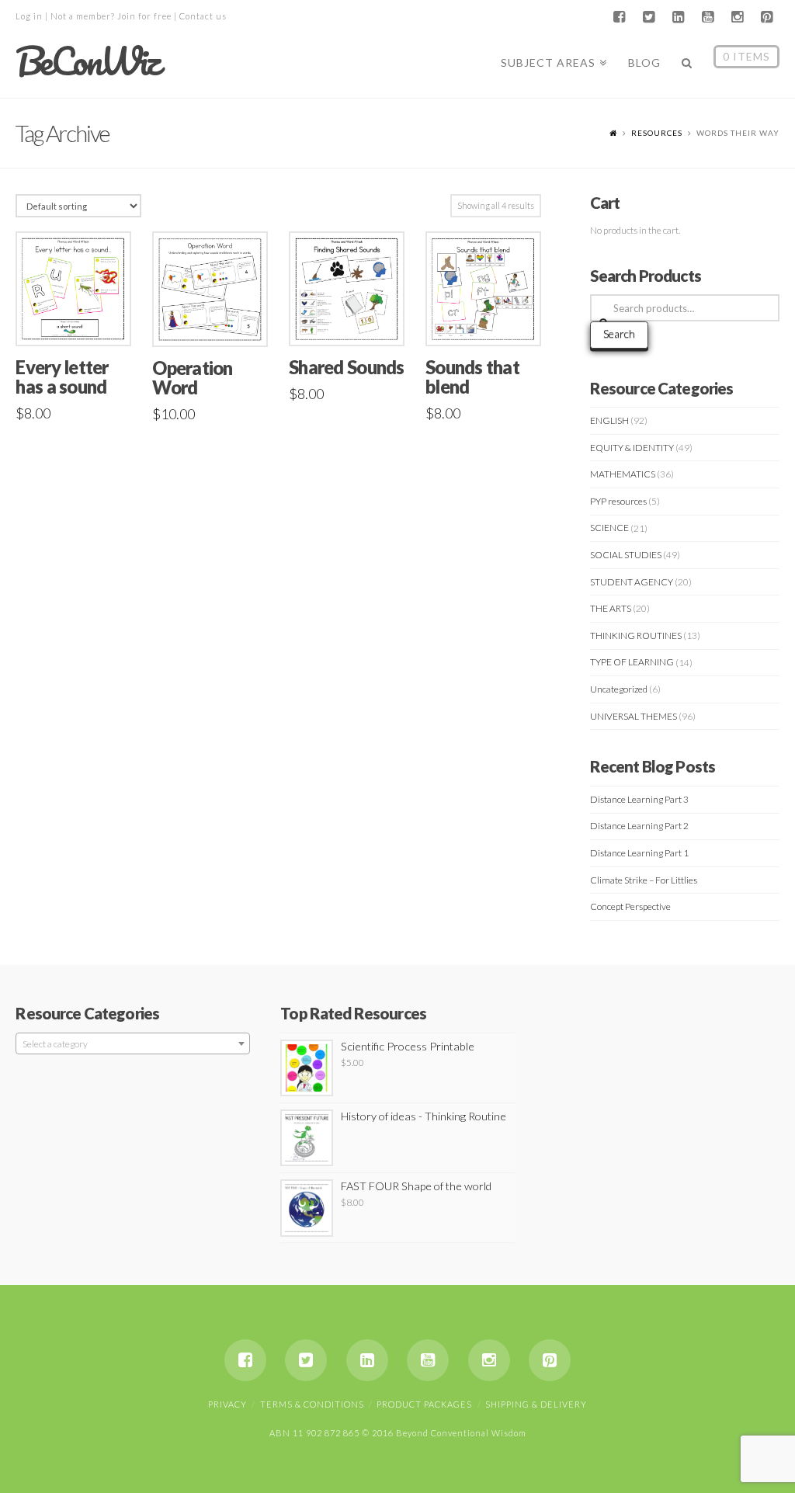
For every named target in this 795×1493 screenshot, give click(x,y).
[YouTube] (708, 17)
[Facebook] (619, 17)
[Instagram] (737, 17)
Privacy (227, 1404)
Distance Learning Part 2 (639, 826)
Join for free (144, 16)
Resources (656, 132)
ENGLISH (609, 420)
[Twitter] (649, 17)
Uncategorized (618, 689)
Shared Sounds (346, 367)
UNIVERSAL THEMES (633, 716)
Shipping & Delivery (536, 1404)
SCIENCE (609, 527)
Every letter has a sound (62, 377)
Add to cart (80, 318)
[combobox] (132, 1043)
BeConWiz (87, 61)
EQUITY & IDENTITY (632, 447)
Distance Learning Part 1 (639, 853)
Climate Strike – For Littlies (643, 880)
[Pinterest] (767, 17)
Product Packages (424, 1404)
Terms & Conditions (312, 1404)
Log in (29, 16)
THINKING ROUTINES (636, 635)
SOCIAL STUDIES (625, 555)
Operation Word (192, 377)
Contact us (203, 16)
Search (619, 333)
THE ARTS (610, 608)
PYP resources (618, 501)
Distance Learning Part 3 (639, 799)
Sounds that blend (472, 377)
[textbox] (132, 1044)
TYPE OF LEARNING (632, 662)
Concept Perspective (630, 906)
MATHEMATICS (622, 474)
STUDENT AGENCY (631, 582)
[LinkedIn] (678, 17)
